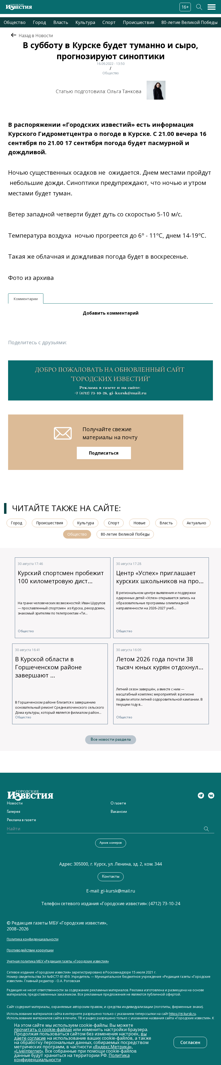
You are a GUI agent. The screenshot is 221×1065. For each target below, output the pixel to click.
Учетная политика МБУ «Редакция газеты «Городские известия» (58, 961)
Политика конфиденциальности (32, 939)
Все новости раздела (111, 739)
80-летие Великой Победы (189, 22)
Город (39, 22)
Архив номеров (110, 843)
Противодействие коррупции (30, 950)
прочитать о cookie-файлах (43, 1029)
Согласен (190, 1042)
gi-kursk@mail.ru (118, 891)
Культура (85, 22)
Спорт (109, 22)
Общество (15, 22)
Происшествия (138, 22)
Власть (60, 22)
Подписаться (104, 453)
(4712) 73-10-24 (164, 903)
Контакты (110, 877)
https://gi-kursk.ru (182, 1014)
